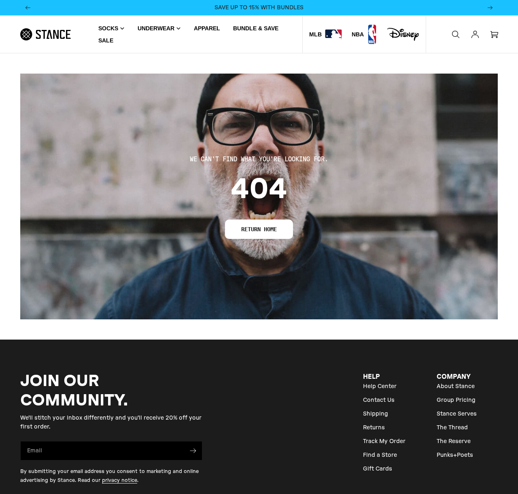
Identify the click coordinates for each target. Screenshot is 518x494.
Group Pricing (456, 400)
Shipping (375, 414)
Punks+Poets (455, 455)
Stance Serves (457, 414)
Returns (374, 428)
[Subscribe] (193, 450)
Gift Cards (377, 469)
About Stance (456, 386)
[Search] (456, 34)
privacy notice (119, 480)
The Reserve (454, 441)
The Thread (452, 428)
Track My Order (384, 441)
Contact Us (379, 400)
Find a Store (380, 455)
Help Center (380, 386)
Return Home (259, 229)
